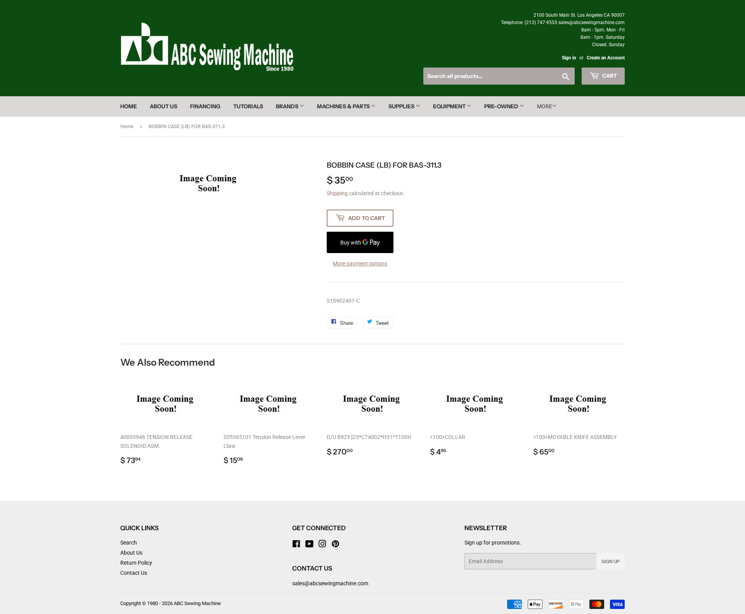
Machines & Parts (344, 106)
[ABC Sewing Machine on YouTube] (309, 545)
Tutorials (248, 106)
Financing (205, 106)
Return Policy (136, 563)
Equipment (450, 106)
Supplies (402, 106)
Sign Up (610, 561)
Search (128, 542)
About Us (163, 106)
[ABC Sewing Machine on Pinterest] (335, 545)
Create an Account (606, 58)
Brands (288, 106)
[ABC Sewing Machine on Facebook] (296, 545)
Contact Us (133, 573)
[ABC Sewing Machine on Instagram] (322, 545)
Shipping (337, 193)
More (544, 106)
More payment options (360, 263)
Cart (609, 75)
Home (128, 106)
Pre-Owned (502, 106)
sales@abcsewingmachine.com (330, 583)
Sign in (569, 58)
